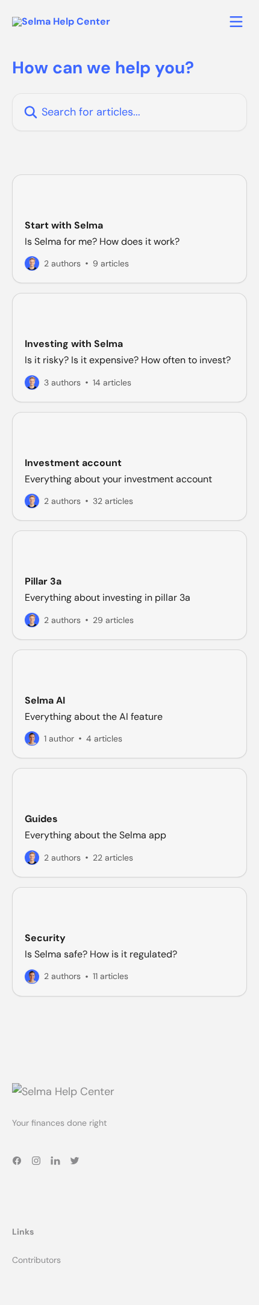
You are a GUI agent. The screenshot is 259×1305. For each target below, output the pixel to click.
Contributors (36, 1259)
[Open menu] (236, 21)
